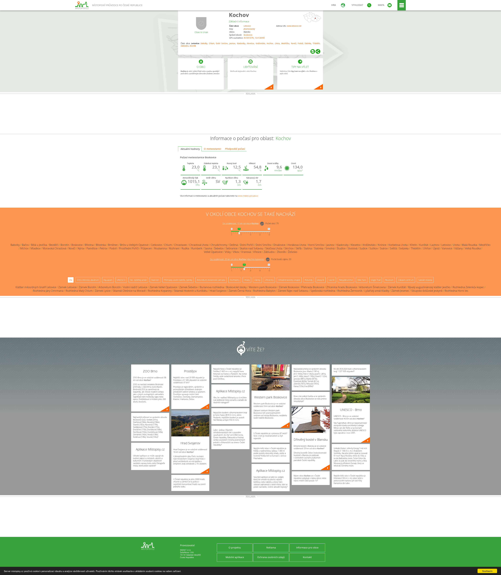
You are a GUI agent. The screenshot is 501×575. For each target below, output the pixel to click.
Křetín (413, 245)
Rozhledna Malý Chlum (79, 290)
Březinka (101, 245)
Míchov (24, 248)
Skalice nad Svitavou (251, 248)
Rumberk (196, 248)
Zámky (257, 280)
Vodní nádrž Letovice (135, 287)
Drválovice (279, 245)
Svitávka (403, 248)
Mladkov (35, 248)
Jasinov (232, 43)
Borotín (65, 245)
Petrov (103, 248)
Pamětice (92, 248)
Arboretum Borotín (110, 287)
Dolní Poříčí (247, 245)
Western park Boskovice (263, 287)
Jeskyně (320, 280)
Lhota (277, 43)
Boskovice (248, 35)
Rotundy (308, 280)
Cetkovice (156, 245)
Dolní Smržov (222, 43)
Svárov (384, 248)
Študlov (341, 248)
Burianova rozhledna (212, 287)
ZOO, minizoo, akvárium (88, 280)
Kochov (239, 14)
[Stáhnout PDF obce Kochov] (312, 51)
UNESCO (121, 280)
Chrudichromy (219, 245)
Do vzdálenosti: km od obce (240, 223)
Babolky (204, 43)
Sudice (363, 248)
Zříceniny (269, 280)
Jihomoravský (249, 29)
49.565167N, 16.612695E (254, 38)
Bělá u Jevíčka (39, 245)
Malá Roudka (469, 245)
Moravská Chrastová (54, 248)
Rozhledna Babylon (264, 290)
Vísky (228, 252)
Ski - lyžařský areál (138, 280)
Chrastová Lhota (198, 245)
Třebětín (316, 43)
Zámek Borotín (87, 287)
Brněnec (113, 245)
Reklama (271, 547)
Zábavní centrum (406, 280)
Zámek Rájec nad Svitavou (293, 290)
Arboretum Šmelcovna (372, 287)
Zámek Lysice (103, 290)
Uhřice (427, 248)
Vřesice (257, 252)
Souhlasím (487, 571)
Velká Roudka (473, 248)
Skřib (299, 248)
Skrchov (289, 248)
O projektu (235, 547)
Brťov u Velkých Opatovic (134, 245)
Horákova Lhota (297, 245)
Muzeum (389, 280)
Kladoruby (241, 43)
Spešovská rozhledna (323, 290)
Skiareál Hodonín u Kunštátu (190, 290)
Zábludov (185, 46)
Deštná (233, 245)
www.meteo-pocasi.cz (248, 195)
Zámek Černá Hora (240, 290)
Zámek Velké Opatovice (163, 287)
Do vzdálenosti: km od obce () (237, 259)
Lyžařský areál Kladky (376, 290)
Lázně (332, 280)
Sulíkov (373, 248)
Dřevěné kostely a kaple (289, 280)
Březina (89, 245)
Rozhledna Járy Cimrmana (48, 290)
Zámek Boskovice (289, 287)
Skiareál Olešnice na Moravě (129, 290)
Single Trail (375, 280)
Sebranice (231, 248)
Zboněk (193, 46)
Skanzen (155, 280)
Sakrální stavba (425, 280)
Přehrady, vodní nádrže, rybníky (178, 280)
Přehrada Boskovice (312, 287)
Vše (70, 280)
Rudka (185, 248)
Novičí (293, 43)
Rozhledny (234, 280)
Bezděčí (53, 245)
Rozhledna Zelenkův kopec (468, 287)
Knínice (382, 245)
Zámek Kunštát (397, 287)
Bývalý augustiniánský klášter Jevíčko (429, 287)
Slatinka (308, 43)
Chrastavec (180, 245)
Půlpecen (146, 248)
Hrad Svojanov (218, 290)
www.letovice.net (294, 26)
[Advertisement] (250, 114)
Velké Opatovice (213, 252)
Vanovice (447, 248)
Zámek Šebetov (188, 287)
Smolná (330, 248)
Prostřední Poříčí (129, 248)
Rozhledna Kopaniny (160, 290)
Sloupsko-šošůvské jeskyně (426, 290)
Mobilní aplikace (235, 557)
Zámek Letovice (67, 287)
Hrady (247, 280)
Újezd (436, 248)
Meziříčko (285, 43)
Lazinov (435, 245)
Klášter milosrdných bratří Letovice (36, 287)
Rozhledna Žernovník (349, 290)
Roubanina (160, 248)
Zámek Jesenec (400, 290)
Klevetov (250, 43)
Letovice (247, 26)
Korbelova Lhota (398, 245)
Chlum (211, 43)
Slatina (308, 248)
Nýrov (81, 248)
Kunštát (423, 245)
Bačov (25, 245)
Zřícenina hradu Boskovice (341, 287)
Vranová (246, 252)
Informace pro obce (307, 547)
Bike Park (361, 280)
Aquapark (107, 280)
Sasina (208, 248)
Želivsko (292, 252)
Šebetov (219, 248)
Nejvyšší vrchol (346, 280)
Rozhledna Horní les (456, 290)
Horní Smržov (316, 245)
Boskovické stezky (236, 287)
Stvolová (352, 248)
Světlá (393, 248)
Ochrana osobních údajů (271, 557)
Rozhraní (174, 248)
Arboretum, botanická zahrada (211, 280)
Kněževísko (260, 43)
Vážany (458, 248)
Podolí (300, 43)
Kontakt (307, 557)
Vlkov (236, 252)
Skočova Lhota (273, 248)
